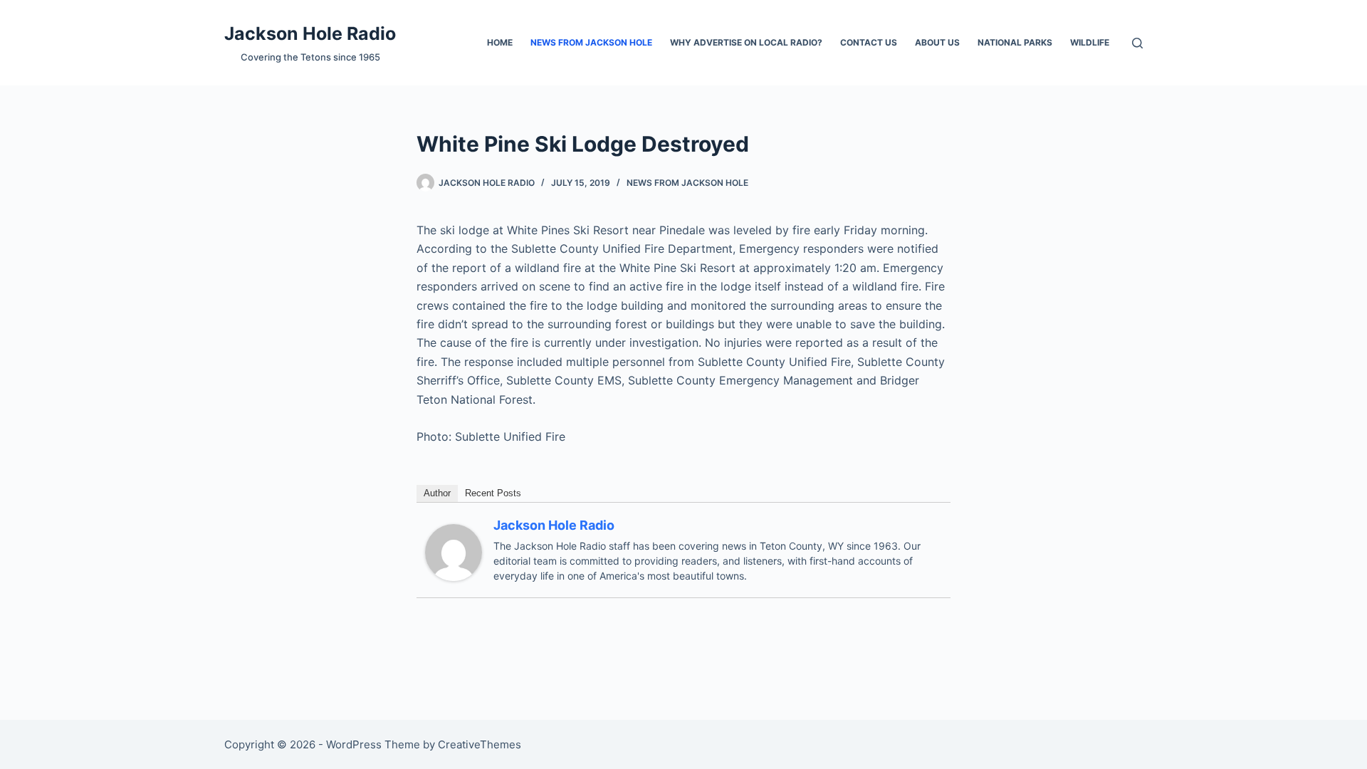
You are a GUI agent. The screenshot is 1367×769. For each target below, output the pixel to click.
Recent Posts (493, 493)
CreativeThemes (479, 744)
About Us (937, 42)
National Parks (1015, 42)
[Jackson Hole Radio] (453, 551)
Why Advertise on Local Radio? (746, 42)
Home (500, 42)
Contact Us (868, 42)
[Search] (1137, 43)
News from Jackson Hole (591, 42)
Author (437, 493)
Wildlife (1089, 42)
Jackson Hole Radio (310, 33)
